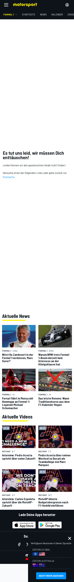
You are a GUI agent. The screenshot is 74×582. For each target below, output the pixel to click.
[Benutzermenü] (67, 4)
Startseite (8, 177)
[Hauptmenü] (6, 5)
